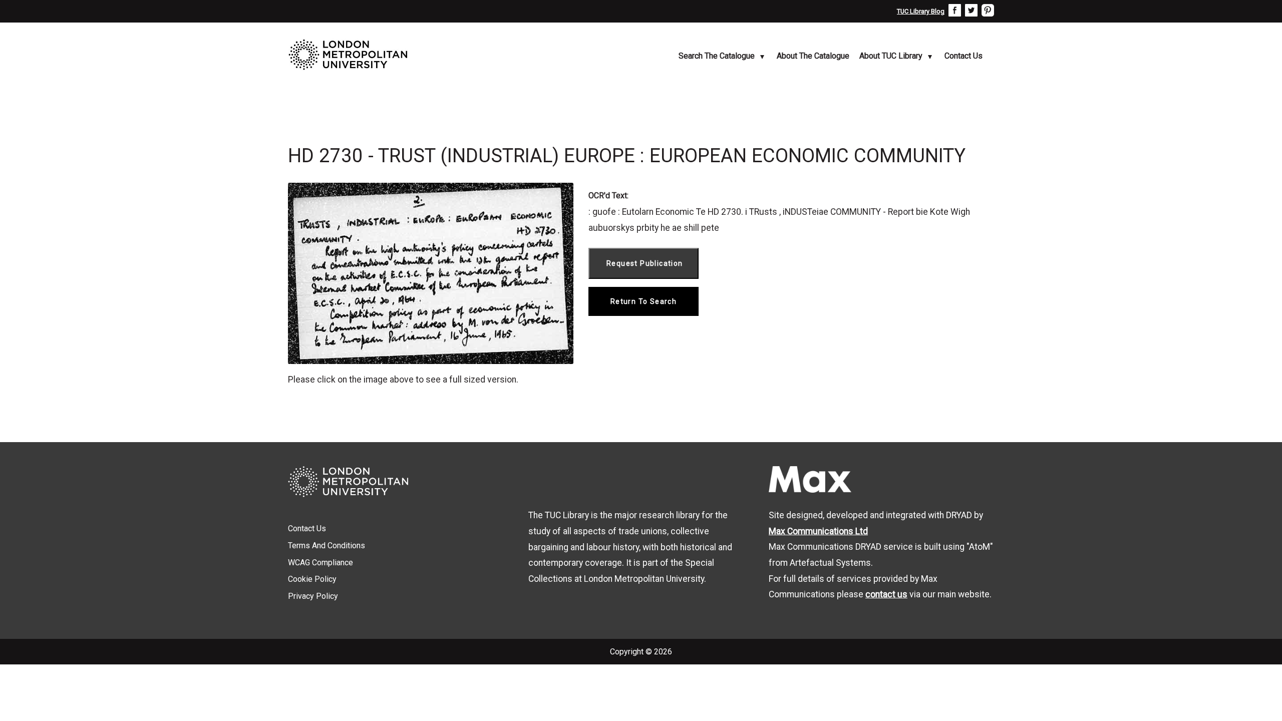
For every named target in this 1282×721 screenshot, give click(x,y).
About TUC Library (890, 56)
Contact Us (963, 56)
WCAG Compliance (320, 562)
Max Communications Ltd (818, 531)
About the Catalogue (813, 56)
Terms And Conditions (326, 545)
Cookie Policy (312, 579)
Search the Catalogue (717, 56)
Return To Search (643, 301)
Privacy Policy (313, 596)
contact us (886, 594)
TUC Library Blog (920, 11)
